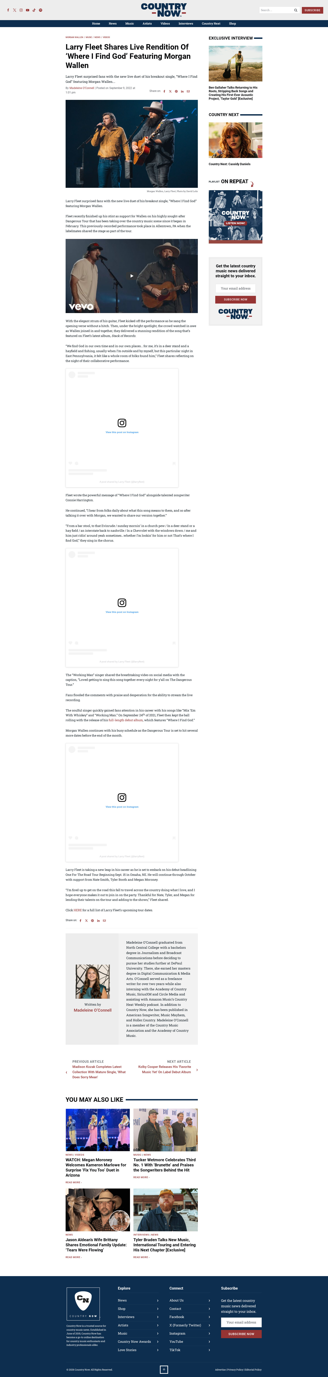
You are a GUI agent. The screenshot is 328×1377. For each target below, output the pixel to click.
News (113, 23)
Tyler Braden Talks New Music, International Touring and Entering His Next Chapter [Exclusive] (164, 1244)
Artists (147, 23)
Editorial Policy (253, 1369)
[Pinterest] (176, 91)
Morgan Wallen (74, 37)
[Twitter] (14, 10)
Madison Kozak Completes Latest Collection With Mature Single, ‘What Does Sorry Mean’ (99, 1072)
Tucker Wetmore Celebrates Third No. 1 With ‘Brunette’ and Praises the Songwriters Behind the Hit (164, 1164)
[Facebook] (8, 10)
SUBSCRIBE (312, 10)
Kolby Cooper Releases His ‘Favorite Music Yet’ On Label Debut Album (164, 1069)
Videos (165, 23)
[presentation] (98, 1130)
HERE (78, 910)
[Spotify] (40, 10)
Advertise (220, 1369)
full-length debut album (126, 720)
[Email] (188, 91)
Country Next (211, 23)
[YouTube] (27, 10)
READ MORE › (74, 1183)
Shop (232, 23)
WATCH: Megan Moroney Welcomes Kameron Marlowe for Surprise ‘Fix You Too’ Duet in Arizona (96, 1167)
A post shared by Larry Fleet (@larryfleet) (122, 481)
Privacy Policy (235, 1369)
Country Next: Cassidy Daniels (229, 164)
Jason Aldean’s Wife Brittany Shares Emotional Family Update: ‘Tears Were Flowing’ (96, 1244)
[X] (170, 91)
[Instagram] (21, 10)
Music (129, 23)
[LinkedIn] (182, 91)
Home (96, 23)
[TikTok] (34, 10)
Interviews (186, 23)
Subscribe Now (235, 299)
